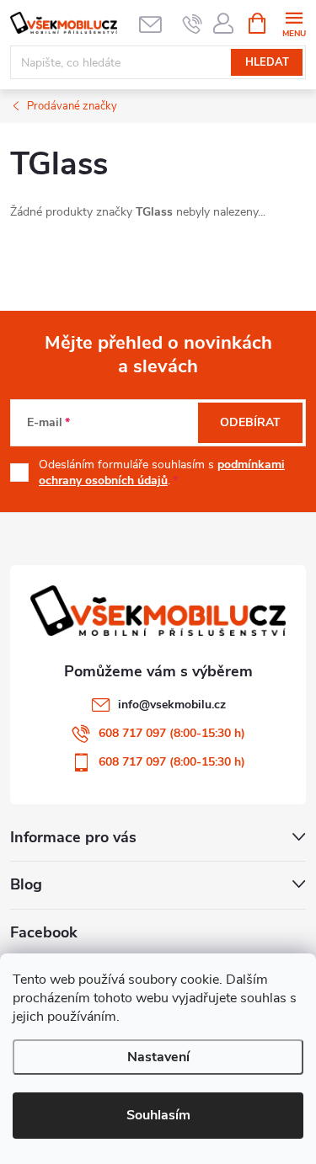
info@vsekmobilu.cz (172, 705)
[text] (192, 24)
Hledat (267, 62)
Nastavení (158, 1057)
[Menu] (293, 22)
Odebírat (250, 422)
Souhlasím (158, 1115)
